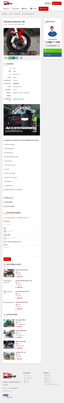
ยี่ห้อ (10, 71)
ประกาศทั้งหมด (53, 45)
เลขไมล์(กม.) (8, 90)
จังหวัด (9, 86)
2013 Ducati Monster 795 (14, 21)
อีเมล (5, 228)
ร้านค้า (27, 382)
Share (6, 58)
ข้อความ (6, 245)
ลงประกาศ (28, 375)
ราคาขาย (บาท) (7, 83)
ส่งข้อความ (7, 259)
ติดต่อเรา (48, 378)
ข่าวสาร (28, 380)
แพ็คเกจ (48, 380)
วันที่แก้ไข (8, 96)
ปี (10, 68)
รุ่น (10, 74)
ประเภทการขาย (7, 80)
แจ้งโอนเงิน (49, 382)
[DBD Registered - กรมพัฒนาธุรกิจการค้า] (7, 396)
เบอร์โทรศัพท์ (7, 235)
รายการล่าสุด (29, 378)
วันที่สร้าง (8, 93)
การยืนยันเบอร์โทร (7, 99)
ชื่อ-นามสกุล (7, 221)
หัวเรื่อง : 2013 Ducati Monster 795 (12, 241)
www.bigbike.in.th (14, 388)
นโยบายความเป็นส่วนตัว (52, 384)
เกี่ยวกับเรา (49, 375)
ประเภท (9, 77)
